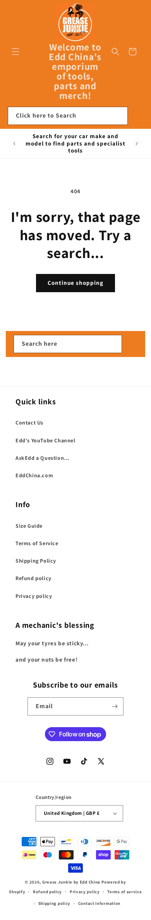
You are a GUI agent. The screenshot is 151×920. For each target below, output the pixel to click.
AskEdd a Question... (42, 457)
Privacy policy (33, 596)
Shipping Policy (35, 560)
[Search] (118, 115)
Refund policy (33, 578)
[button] (15, 51)
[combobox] (67, 116)
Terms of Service (36, 543)
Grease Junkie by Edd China (71, 882)
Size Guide (29, 525)
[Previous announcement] (14, 143)
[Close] (137, 116)
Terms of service (124, 891)
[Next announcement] (136, 143)
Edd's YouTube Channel (45, 440)
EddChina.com (34, 475)
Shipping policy (54, 903)
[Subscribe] (114, 706)
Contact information (99, 903)
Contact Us (29, 422)
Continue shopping (75, 282)
